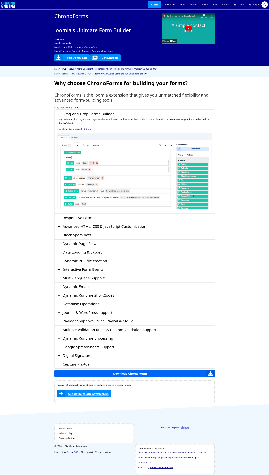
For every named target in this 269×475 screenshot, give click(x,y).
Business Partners (67, 438)
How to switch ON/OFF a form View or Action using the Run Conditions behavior (109, 73)
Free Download (76, 58)
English (72, 107)
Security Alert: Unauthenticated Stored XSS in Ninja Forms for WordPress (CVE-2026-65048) (113, 68)
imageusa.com (186, 457)
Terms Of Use (65, 428)
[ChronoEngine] (8, 4)
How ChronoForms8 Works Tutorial (74, 129)
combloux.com (145, 462)
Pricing (205, 4)
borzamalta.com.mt (196, 452)
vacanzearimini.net (177, 452)
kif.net (141, 457)
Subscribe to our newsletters (88, 394)
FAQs (182, 4)
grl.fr (196, 457)
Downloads (169, 4)
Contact (226, 4)
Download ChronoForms (130, 373)
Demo (241, 4)
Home (154, 4)
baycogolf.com (171, 457)
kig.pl (160, 457)
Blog (215, 4)
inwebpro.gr (150, 457)
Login (256, 4)
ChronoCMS (72, 452)
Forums (193, 4)
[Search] (264, 4)
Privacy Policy (65, 433)
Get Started (110, 58)
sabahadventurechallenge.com (152, 452)
